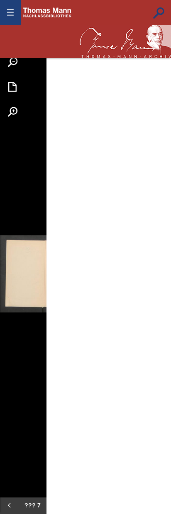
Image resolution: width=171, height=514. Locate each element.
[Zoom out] (12, 62)
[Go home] (12, 86)
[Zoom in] (12, 111)
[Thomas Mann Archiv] (125, 41)
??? (47, 12)
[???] (9, 505)
